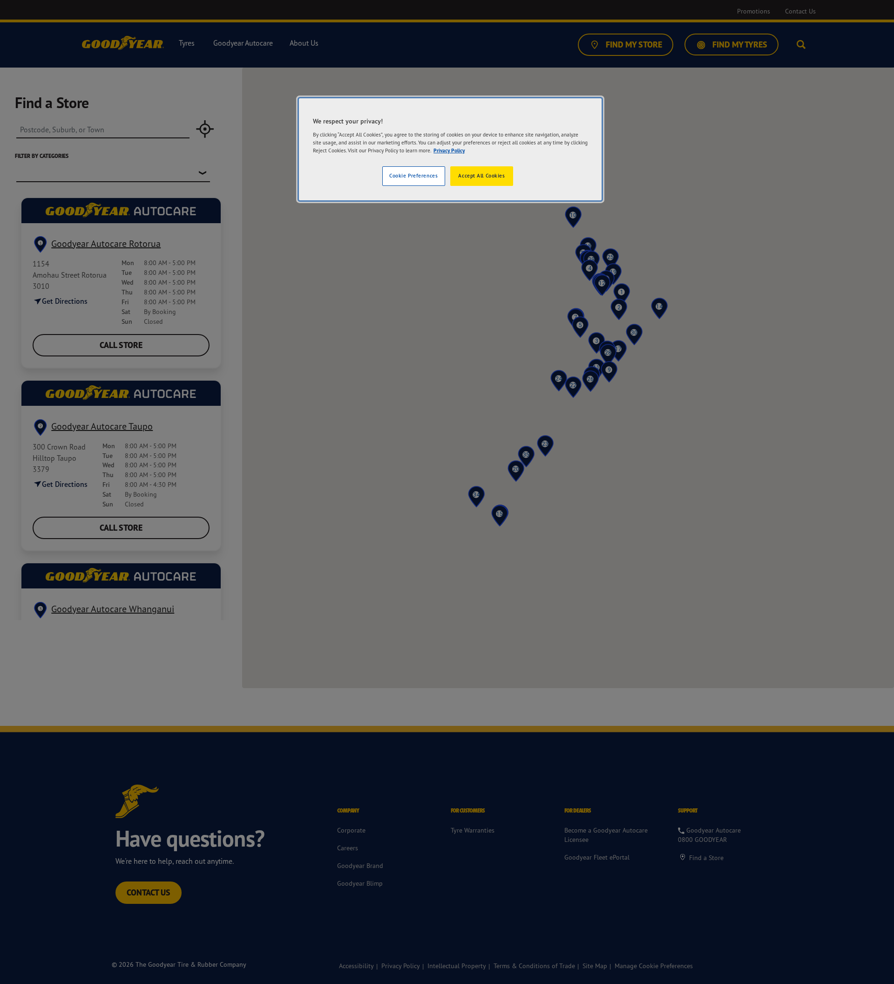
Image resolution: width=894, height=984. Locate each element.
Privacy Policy (449, 150)
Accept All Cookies (481, 175)
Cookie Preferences (413, 175)
